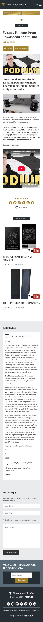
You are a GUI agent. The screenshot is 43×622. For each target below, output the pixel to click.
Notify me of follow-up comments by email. (20, 520)
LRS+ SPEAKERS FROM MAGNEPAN (21, 302)
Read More (7, 265)
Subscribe (21, 580)
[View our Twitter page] (17, 604)
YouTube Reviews (21, 48)
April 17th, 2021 (27, 336)
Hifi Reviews (8, 48)
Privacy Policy (24, 611)
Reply (7, 458)
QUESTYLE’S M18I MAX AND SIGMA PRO (17, 259)
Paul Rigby (15, 463)
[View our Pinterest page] (26, 604)
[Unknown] (21, 13)
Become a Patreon (10, 611)
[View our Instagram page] (21, 604)
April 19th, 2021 (26, 463)
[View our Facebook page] (8, 604)
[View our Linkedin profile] (34, 604)
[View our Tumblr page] (30, 604)
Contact (36, 611)
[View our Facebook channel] (12, 604)
